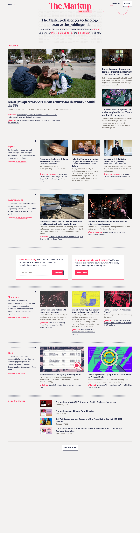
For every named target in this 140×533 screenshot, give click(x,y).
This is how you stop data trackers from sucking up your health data (86, 311)
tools (69, 32)
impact (96, 29)
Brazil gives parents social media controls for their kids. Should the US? (51, 103)
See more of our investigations (20, 218)
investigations (58, 32)
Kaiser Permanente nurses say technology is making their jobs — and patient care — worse (117, 72)
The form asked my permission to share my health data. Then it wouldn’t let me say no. (117, 112)
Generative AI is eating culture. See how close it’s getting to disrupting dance (107, 222)
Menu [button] (10, 4)
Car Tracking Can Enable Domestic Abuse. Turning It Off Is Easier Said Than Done (117, 323)
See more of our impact (17, 162)
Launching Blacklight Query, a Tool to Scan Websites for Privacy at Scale (109, 375)
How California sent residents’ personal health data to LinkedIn (83, 332)
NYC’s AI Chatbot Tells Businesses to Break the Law (117, 176)
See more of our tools (16, 373)
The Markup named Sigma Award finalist (75, 411)
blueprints (83, 32)
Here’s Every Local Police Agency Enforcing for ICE (61, 374)
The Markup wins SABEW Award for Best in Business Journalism (86, 402)
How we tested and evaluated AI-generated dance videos (53, 311)
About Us (116, 4)
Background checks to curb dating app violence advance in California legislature (54, 161)
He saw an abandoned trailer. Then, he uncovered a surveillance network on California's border (61, 222)
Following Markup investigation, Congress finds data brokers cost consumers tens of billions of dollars (85, 162)
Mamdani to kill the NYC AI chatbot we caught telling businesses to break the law (115, 161)
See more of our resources (18, 317)
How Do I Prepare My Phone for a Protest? (117, 311)
